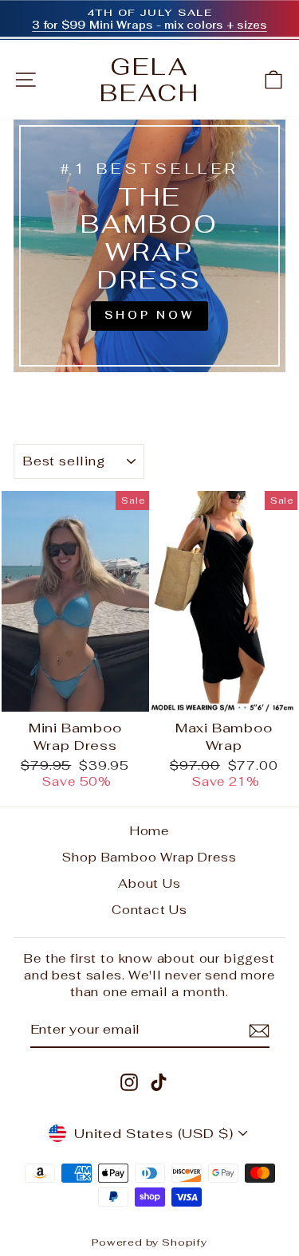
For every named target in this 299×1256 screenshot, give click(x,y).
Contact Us (149, 909)
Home (149, 830)
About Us (149, 883)
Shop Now (149, 315)
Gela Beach (150, 79)
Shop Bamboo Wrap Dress (149, 857)
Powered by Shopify (149, 1242)
